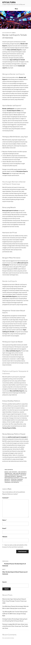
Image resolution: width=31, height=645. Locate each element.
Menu (16, 8)
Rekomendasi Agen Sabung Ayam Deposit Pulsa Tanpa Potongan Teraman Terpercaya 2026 (14, 601)
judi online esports (19, 473)
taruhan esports (16, 480)
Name (4, 520)
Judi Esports (9, 469)
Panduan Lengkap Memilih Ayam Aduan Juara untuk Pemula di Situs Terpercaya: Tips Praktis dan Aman (15, 626)
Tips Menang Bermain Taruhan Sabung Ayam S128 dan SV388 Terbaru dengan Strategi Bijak (15, 613)
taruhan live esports (12, 482)
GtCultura (9, 2)
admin (13, 32)
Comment (5, 498)
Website (4, 536)
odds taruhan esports (12, 475)
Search (4, 582)
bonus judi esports (11, 472)
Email (4, 528)
